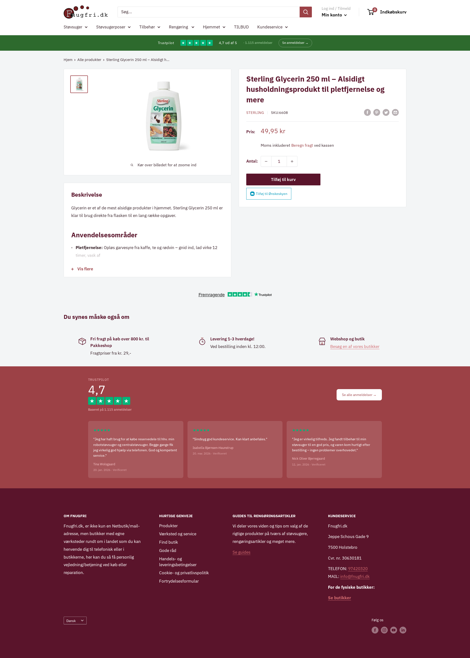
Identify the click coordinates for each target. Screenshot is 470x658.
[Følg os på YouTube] (393, 630)
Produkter (168, 525)
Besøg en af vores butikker (354, 346)
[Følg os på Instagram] (384, 630)
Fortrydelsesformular (179, 581)
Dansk (71, 620)
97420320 (358, 568)
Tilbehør (147, 27)
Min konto (332, 15)
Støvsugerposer (110, 27)
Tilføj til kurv (283, 179)
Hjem (68, 59)
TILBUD (241, 27)
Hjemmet (211, 27)
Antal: (252, 161)
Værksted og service (177, 534)
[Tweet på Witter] (386, 112)
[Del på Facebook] (367, 112)
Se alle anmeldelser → (359, 395)
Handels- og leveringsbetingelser (178, 561)
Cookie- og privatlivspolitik (184, 572)
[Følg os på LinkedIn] (403, 630)
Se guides (241, 552)
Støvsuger (73, 27)
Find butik (168, 542)
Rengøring (179, 27)
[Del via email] (395, 112)
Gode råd (167, 550)
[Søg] (306, 12)
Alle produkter (89, 59)
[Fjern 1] (266, 161)
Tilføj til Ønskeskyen (271, 193)
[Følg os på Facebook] (375, 630)
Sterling (255, 112)
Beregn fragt (302, 145)
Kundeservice (269, 27)
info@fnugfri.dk (355, 576)
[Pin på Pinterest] (376, 112)
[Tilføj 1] (292, 161)
